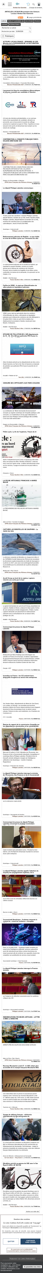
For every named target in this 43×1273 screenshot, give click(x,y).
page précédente (35, 17)
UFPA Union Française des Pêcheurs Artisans (18, 182)
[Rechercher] (33, 4)
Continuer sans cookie (30, 1241)
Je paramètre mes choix (32, 1267)
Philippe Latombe (17, 231)
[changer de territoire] (28, 4)
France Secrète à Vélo (16, 279)
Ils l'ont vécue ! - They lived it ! (14, 1157)
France (21, 718)
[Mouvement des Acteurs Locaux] (20, 4)
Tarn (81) (21, 377)
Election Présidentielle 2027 (15, 84)
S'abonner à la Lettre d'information (22, 1259)
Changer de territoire (35, 7)
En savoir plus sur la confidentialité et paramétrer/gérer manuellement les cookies (21, 1250)
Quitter (11, 1241)
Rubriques (9, 36)
